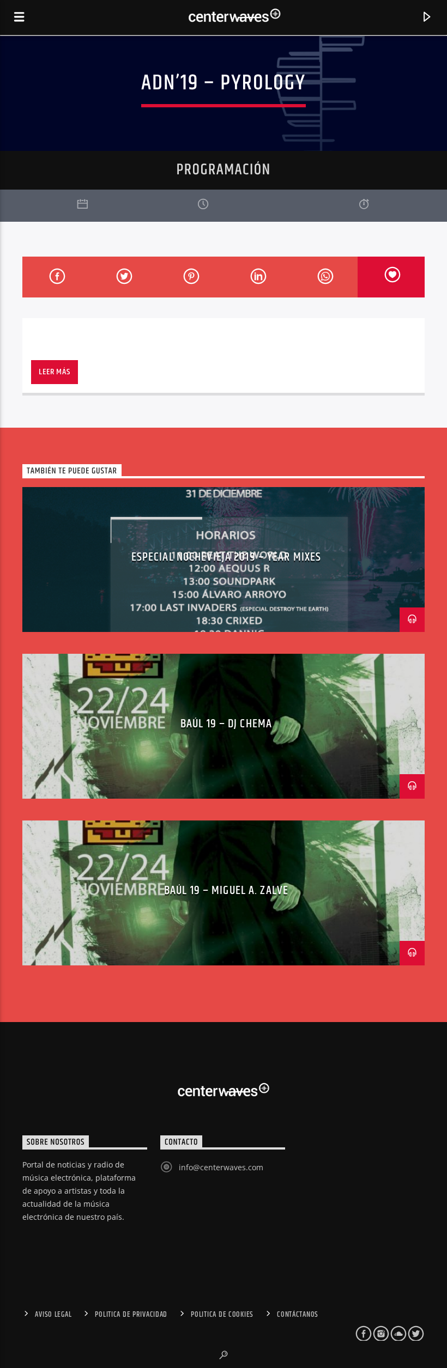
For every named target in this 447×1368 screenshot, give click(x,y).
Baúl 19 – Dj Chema (226, 723)
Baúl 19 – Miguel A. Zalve (226, 890)
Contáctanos (297, 1315)
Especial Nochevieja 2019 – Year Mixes (226, 557)
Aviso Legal (53, 1315)
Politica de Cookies (222, 1315)
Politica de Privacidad (131, 1315)
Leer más (54, 372)
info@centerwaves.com (221, 1167)
